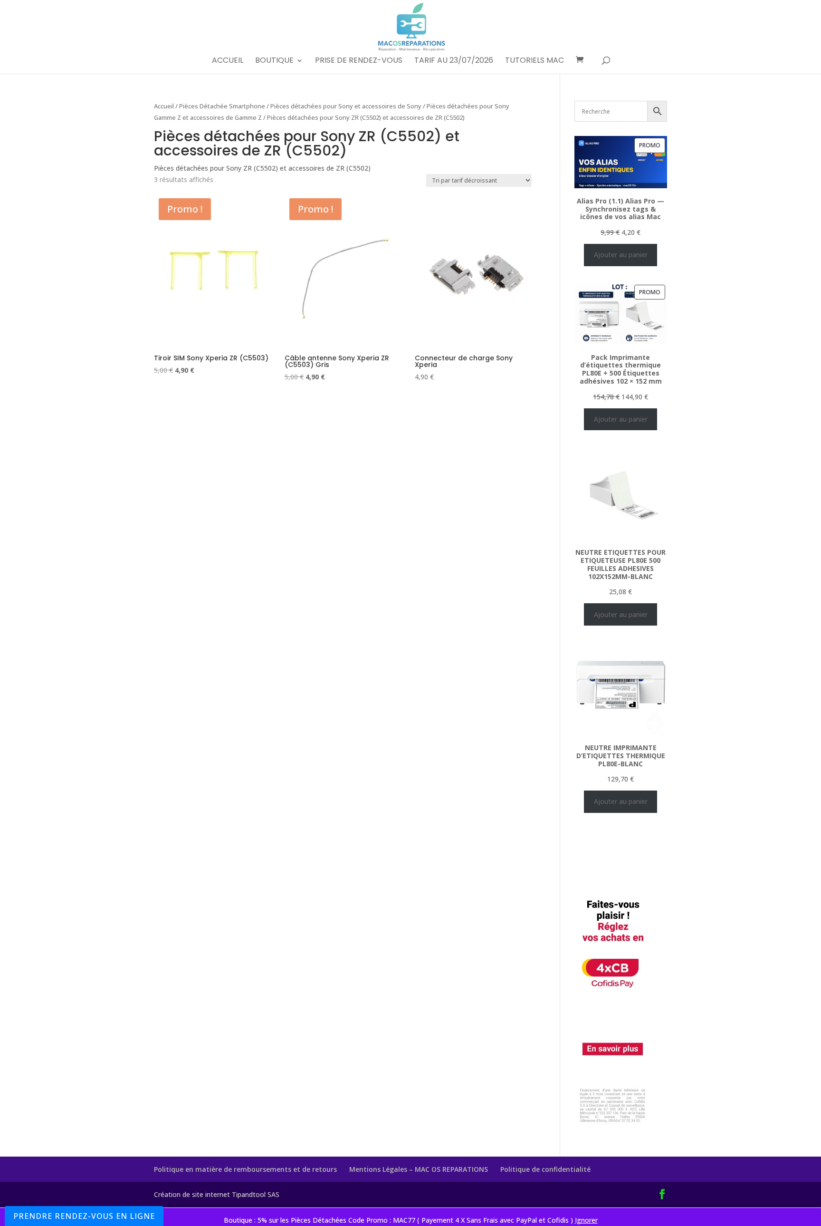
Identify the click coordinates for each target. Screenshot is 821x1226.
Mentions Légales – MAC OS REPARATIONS (418, 1169)
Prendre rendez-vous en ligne (84, 1216)
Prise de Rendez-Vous (358, 61)
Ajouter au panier (621, 254)
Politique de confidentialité (545, 1169)
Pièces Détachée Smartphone (222, 106)
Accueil (227, 61)
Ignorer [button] (586, 1220)
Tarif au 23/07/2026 (453, 61)
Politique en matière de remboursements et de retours (245, 1169)
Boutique (274, 61)
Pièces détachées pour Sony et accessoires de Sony (345, 106)
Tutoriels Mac (534, 61)
